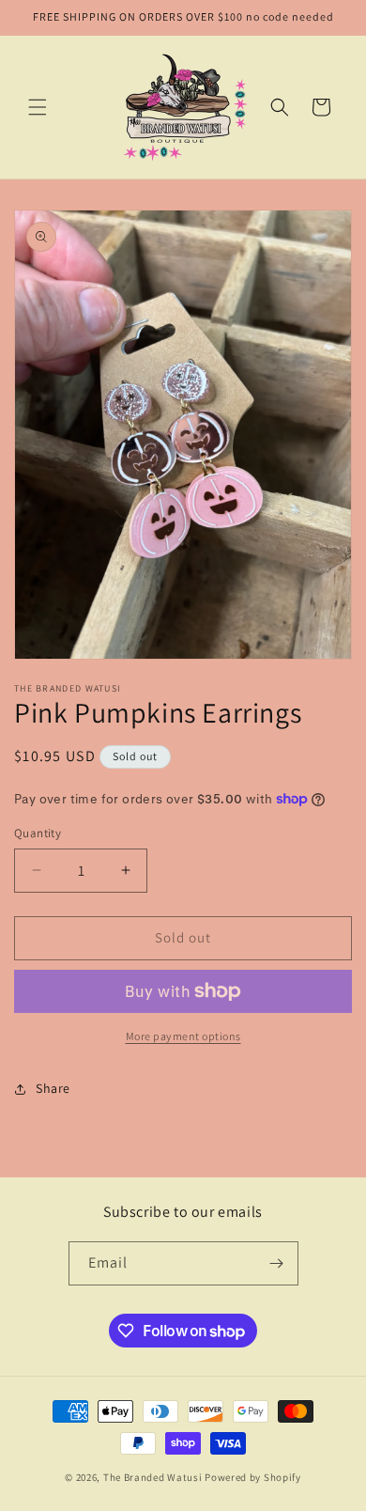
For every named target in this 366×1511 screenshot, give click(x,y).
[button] (37, 107)
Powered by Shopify (253, 1477)
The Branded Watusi (154, 1477)
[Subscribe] (276, 1263)
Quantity (37, 833)
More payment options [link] (183, 1036)
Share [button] (53, 1088)
